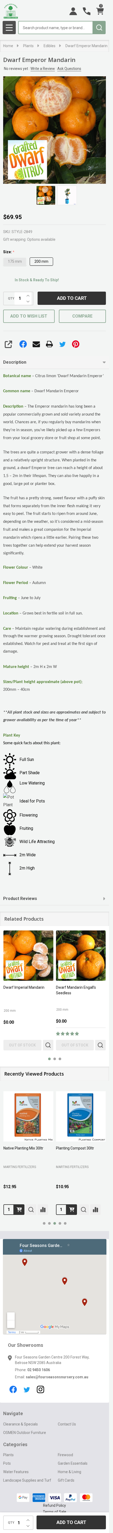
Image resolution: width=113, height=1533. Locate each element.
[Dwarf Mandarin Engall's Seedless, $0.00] (81, 955)
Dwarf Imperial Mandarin (23, 987)
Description (14, 362)
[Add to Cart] (19, 1209)
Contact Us (67, 1424)
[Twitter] (62, 344)
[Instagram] (40, 1389)
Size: (9, 252)
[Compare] (43, 1209)
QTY (11, 298)
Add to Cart (72, 298)
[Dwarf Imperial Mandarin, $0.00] (28, 955)
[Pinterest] (75, 344)
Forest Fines (66, 1148)
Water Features (16, 1472)
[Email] (36, 344)
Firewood (65, 1455)
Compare (82, 316)
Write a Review (42, 68)
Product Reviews (20, 898)
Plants (8, 1455)
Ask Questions (69, 68)
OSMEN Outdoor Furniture (24, 1432)
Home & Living (69, 1472)
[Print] (49, 344)
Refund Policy (54, 1505)
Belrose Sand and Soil (21, 1166)
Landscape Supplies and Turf (27, 1480)
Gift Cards (66, 1480)
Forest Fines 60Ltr (18, 1148)
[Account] (73, 11)
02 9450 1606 (38, 1370)
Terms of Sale (54, 1512)
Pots (7, 1463)
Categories (15, 1444)
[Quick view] (48, 1045)
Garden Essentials (73, 1463)
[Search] (99, 27)
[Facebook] (23, 344)
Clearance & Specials (20, 1424)
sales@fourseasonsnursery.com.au (57, 1377)
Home (8, 46)
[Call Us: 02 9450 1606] (87, 11)
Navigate (13, 1413)
